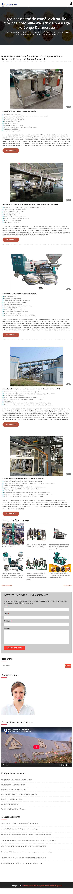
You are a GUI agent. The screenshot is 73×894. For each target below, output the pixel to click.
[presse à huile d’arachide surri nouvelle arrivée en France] (36, 533)
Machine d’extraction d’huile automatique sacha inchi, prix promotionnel (23, 846)
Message (7, 628)
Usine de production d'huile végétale (13, 809)
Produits (14, 32)
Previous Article (7, 585)
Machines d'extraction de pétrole (11, 799)
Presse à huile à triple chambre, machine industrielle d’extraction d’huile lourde (26, 834)
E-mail (6, 614)
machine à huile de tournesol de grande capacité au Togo (19, 829)
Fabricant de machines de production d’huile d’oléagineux (42, 886)
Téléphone (8, 621)
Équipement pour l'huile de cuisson (13, 784)
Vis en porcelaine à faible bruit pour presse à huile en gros (19, 823)
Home (6, 32)
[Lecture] (4, 765)
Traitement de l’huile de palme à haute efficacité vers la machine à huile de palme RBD (28, 840)
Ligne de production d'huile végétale (35, 32)
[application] (36, 747)
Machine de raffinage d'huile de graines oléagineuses (19, 794)
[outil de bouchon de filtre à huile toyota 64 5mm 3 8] (13, 533)
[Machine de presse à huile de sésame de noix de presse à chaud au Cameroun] (60, 533)
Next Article (67, 585)
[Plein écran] (69, 765)
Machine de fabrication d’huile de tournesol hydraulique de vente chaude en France (27, 852)
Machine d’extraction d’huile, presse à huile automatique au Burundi (22, 863)
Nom (6, 606)
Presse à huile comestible (9, 804)
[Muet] (66, 765)
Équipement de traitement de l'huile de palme (16, 780)
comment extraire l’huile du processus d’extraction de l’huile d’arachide (23, 858)
